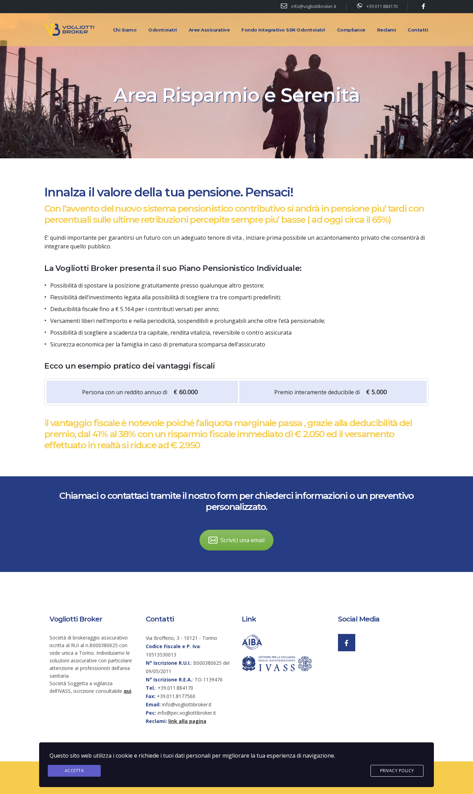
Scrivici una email (243, 540)
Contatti (418, 30)
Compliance (351, 30)
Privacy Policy (397, 771)
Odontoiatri (162, 30)
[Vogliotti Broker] (70, 29)
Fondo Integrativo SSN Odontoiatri (283, 30)
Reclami (386, 30)
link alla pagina (187, 721)
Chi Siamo (125, 30)
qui (127, 691)
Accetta (74, 771)
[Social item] (346, 642)
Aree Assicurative (209, 30)
